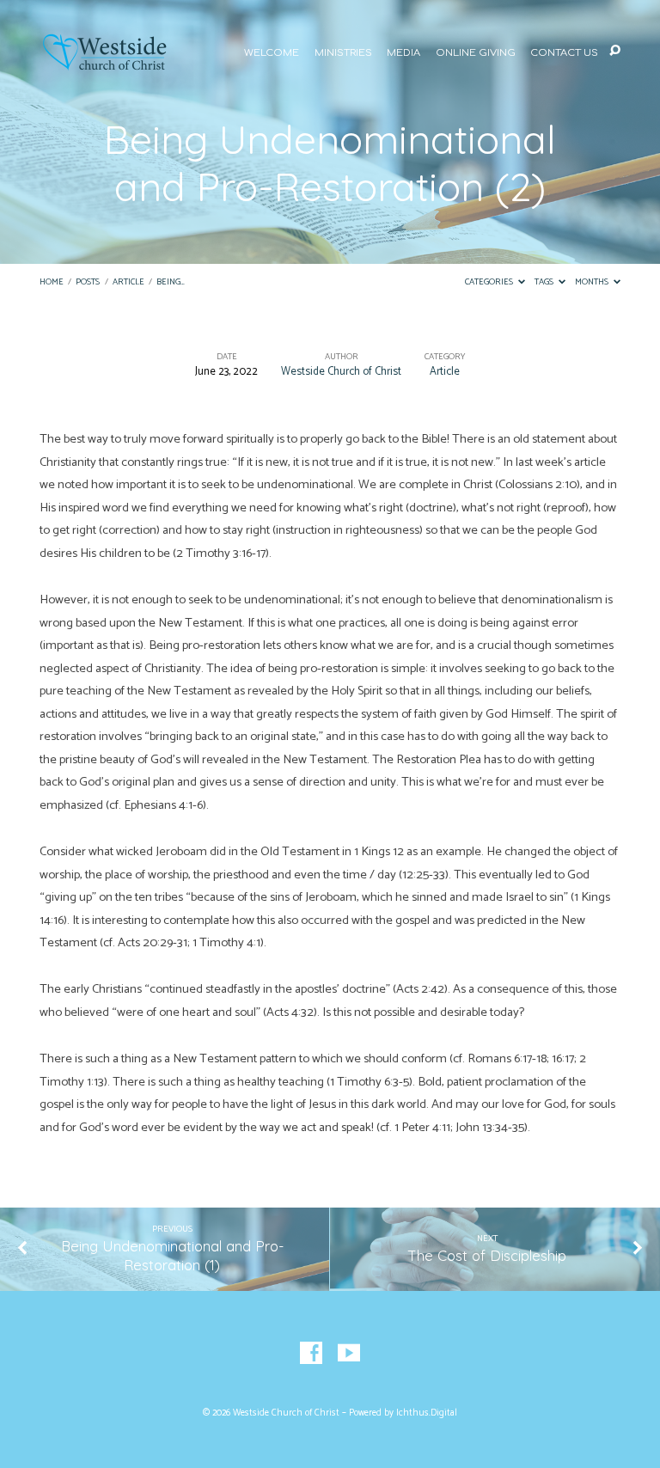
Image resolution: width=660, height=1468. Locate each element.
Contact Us (564, 53)
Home (52, 282)
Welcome (271, 53)
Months (592, 282)
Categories (490, 282)
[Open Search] (614, 51)
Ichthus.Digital (426, 1413)
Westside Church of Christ (341, 372)
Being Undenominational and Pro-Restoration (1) (172, 1255)
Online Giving (476, 53)
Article (128, 282)
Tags (545, 282)
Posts (88, 282)
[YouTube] (349, 1354)
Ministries (343, 53)
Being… (170, 282)
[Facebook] (311, 1354)
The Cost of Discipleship (487, 1255)
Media (403, 53)
